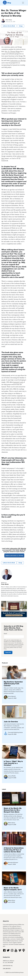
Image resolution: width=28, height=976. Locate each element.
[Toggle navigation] (23, 2)
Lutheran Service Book (9, 26)
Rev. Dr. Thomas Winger (12, 51)
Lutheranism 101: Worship (17, 60)
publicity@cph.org (7, 965)
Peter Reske (9, 20)
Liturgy (21, 26)
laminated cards (18, 382)
